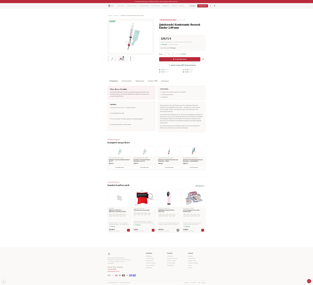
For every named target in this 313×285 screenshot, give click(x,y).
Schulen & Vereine (171, 260)
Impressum (186, 282)
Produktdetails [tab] (114, 81)
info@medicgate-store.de (113, 271)
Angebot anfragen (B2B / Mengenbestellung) (183, 65)
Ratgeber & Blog (192, 260)
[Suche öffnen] (210, 6)
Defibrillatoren (165, 5)
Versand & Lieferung (193, 263)
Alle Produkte (149, 267)
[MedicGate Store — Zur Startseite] (111, 5)
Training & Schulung (144, 5)
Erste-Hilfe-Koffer (150, 258)
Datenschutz (193, 282)
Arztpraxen (174, 5)
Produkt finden (203, 5)
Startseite (110, 15)
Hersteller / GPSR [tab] (152, 81)
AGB (199, 282)
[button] (118, 215)
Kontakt (190, 265)
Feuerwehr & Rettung (172, 258)
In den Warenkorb (180, 59)
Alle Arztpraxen (199, 186)
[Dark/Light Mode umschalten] (4, 281)
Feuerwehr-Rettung (132, 5)
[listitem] (112, 59)
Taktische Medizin (150, 265)
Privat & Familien (155, 5)
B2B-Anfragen (170, 265)
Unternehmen (120, 5)
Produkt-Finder (191, 258)
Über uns (190, 267)
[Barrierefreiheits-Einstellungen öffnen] (309, 281)
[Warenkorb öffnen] (214, 6)
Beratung (193, 5)
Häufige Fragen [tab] (140, 81)
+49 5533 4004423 (112, 269)
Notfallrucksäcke (150, 260)
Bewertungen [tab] (165, 81)
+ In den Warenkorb (119, 167)
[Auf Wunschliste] (203, 59)
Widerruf (203, 282)
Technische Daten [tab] (127, 81)
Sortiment (181, 5)
